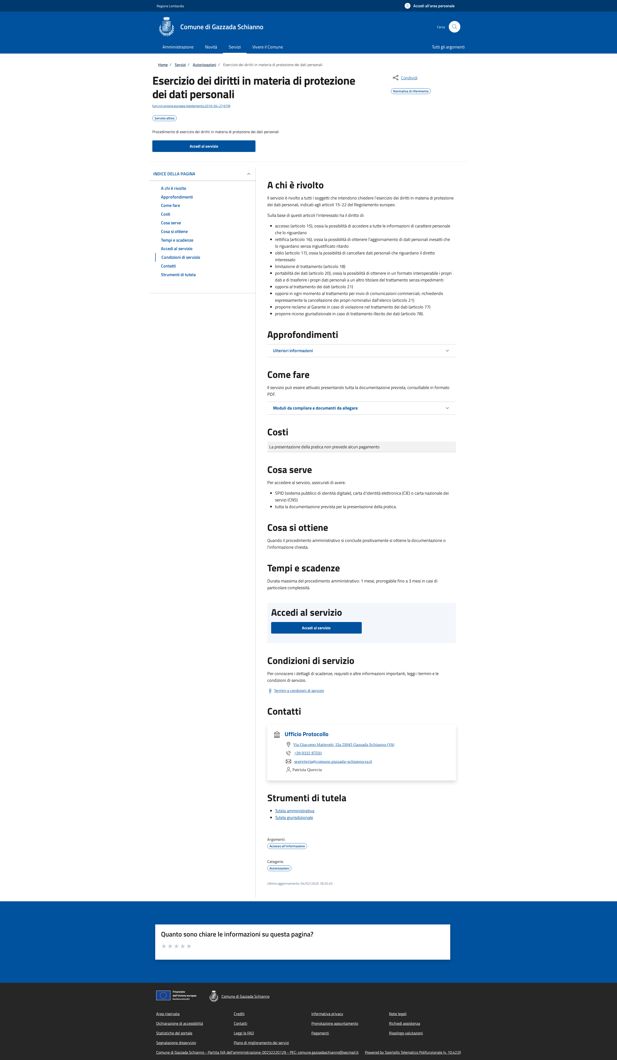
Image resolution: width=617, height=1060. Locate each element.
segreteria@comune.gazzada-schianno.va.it (333, 761)
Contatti (240, 1023)
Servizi (180, 65)
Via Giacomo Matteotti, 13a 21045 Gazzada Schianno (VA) (343, 744)
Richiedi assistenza (404, 1023)
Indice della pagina (174, 174)
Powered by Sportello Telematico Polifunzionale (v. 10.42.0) (413, 1052)
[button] (429, 6)
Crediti (239, 1014)
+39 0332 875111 (308, 753)
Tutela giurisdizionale (294, 817)
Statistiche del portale (174, 1033)
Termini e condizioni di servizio (299, 690)
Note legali (398, 1014)
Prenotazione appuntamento (334, 1023)
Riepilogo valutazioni (406, 1033)
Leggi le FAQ (244, 1033)
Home (163, 65)
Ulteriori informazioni (293, 350)
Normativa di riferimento (411, 90)
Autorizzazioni (204, 65)
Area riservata (168, 1014)
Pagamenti (320, 1033)
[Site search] (454, 27)
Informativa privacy (327, 1014)
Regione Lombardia (170, 5)
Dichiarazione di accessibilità (179, 1023)
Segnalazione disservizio (176, 1043)
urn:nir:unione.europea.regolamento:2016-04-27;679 (191, 105)
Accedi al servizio (204, 146)
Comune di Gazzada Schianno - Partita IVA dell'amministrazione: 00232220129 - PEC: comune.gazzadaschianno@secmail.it (257, 1052)
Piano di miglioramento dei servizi (261, 1043)
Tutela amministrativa (294, 810)
